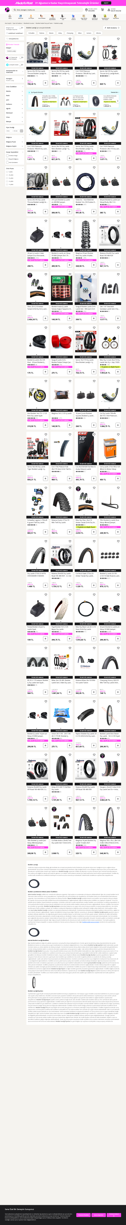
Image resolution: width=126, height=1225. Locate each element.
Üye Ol (113, 10)
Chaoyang (70, 33)
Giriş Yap (118, 10)
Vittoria (98, 33)
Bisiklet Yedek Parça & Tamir (44, 23)
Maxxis (51, 33)
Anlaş (60, 33)
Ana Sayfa (8, 23)
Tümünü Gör (114, 92)
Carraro (89, 33)
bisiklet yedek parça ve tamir (90, 922)
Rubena (41, 33)
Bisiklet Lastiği (58, 23)
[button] (84, 65)
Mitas (80, 33)
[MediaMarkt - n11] (63, 3)
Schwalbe (31, 33)
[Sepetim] (102, 10)
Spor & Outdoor (17, 23)
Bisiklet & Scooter (29, 23)
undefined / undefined (15, 33)
